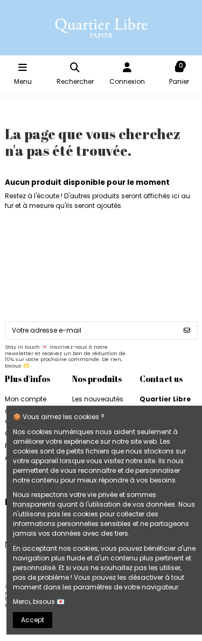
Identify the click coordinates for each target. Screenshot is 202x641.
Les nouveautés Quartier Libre (97, 403)
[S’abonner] (187, 330)
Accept (32, 619)
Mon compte (25, 399)
